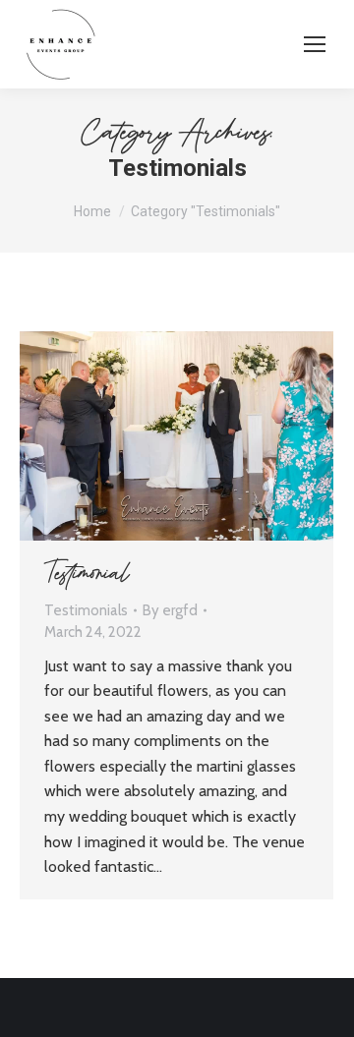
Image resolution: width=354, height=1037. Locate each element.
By (170, 610)
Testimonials (86, 610)
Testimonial (87, 575)
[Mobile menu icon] (314, 44)
